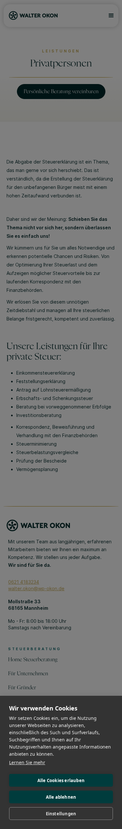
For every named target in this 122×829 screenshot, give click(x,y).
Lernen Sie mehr (27, 762)
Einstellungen (61, 814)
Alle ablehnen (61, 797)
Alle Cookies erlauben (61, 780)
